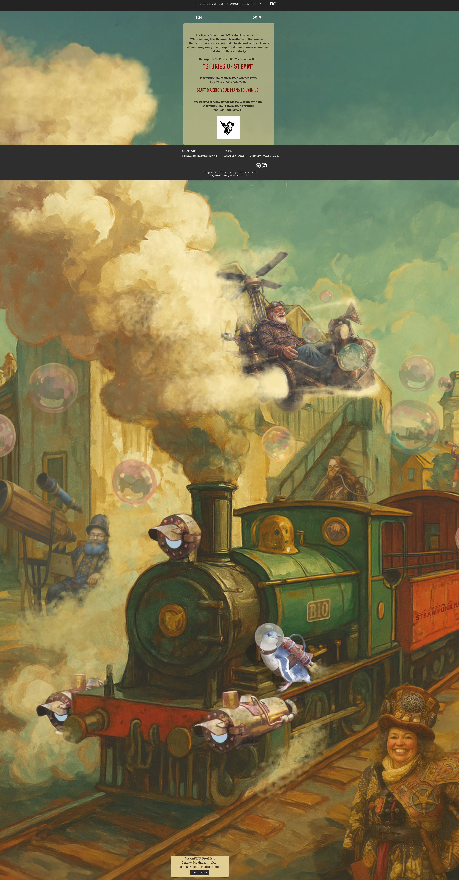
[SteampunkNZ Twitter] (258, 165)
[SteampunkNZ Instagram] (274, 3)
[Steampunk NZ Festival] (271, 3)
